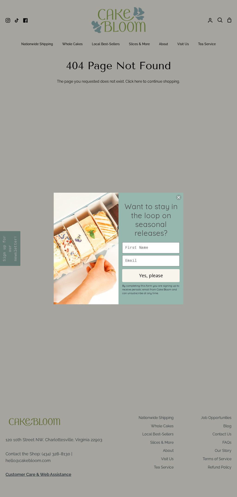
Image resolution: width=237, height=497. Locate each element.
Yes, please (151, 275)
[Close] (178, 197)
